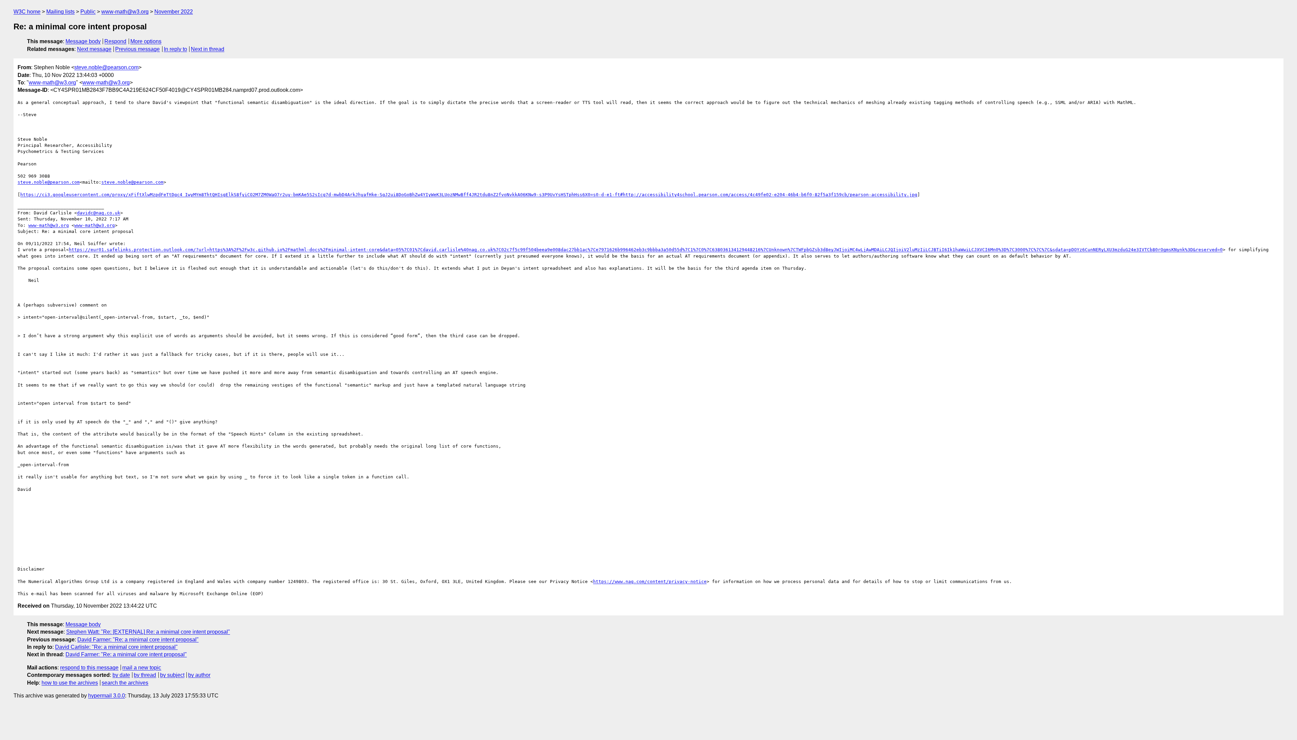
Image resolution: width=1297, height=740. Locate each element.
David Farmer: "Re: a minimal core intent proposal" (138, 639)
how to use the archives (70, 683)
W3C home (27, 12)
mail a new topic (141, 667)
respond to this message (89, 667)
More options (145, 41)
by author (199, 675)
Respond (115, 41)
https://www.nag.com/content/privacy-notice (650, 581)
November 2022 (173, 12)
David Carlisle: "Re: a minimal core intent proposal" (116, 647)
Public (88, 12)
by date (121, 675)
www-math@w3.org (125, 12)
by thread (145, 675)
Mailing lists (60, 12)
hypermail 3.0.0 (106, 695)
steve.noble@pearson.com (106, 67)
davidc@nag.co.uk (98, 212)
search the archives (125, 683)
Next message (94, 49)
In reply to (175, 49)
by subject (172, 675)
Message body (83, 41)
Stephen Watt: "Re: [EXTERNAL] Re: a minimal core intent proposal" (148, 632)
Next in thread (207, 49)
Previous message (137, 49)
